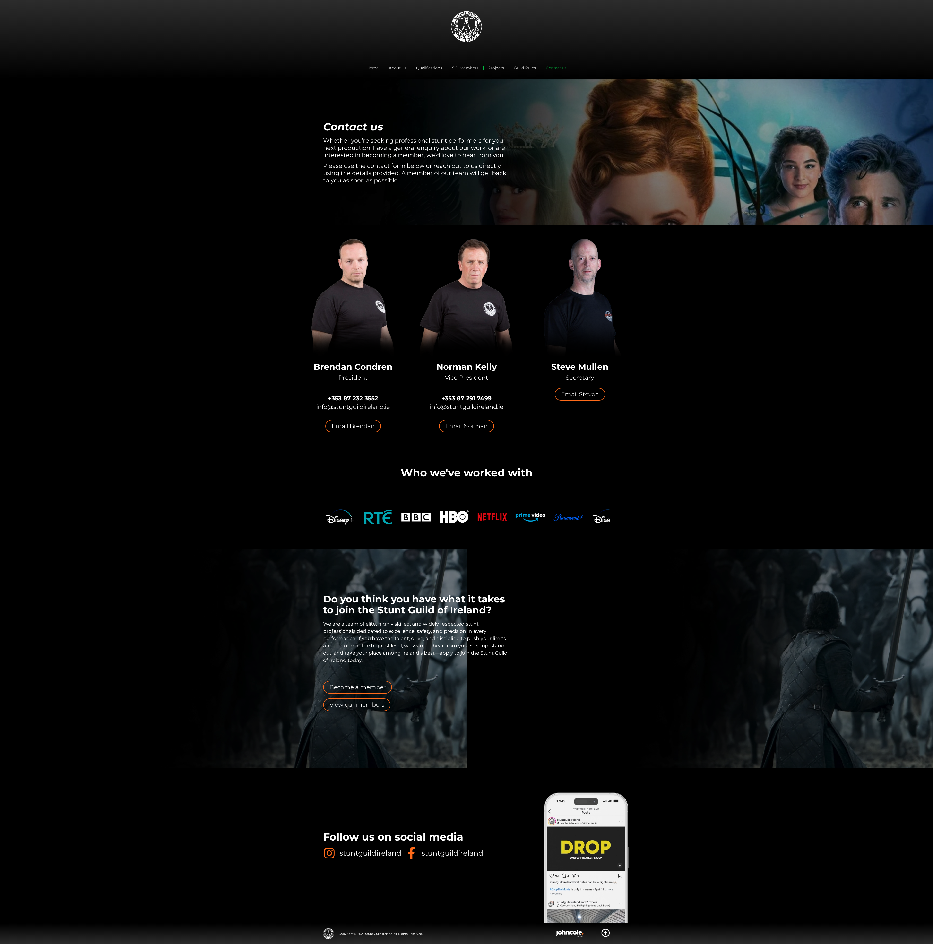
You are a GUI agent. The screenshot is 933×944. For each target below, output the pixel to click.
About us (397, 68)
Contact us (556, 68)
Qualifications (429, 68)
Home (373, 68)
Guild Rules (525, 68)
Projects (496, 68)
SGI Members (465, 68)
